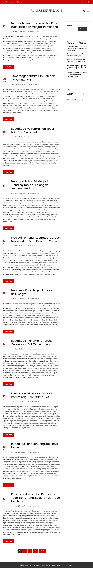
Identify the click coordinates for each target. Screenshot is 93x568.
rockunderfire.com (46, 10)
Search (69, 25)
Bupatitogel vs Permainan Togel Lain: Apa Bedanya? (32, 130)
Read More (8, 67)
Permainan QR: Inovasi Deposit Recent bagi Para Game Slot (31, 395)
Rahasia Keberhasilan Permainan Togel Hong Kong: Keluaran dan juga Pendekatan (35, 497)
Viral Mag (59, 565)
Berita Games (34, 31)
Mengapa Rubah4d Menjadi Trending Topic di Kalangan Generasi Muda (29, 184)
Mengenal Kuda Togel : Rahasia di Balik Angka (33, 292)
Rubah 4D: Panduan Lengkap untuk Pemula (34, 445)
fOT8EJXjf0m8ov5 (19, 31)
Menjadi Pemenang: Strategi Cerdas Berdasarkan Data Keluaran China (35, 239)
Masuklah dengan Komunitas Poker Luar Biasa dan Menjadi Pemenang (34, 25)
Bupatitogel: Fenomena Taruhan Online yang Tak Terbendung (32, 342)
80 (35, 551)
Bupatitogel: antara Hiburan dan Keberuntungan (33, 78)
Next (42, 551)
